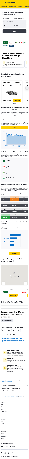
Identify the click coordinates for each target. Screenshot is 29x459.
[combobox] (7, 18)
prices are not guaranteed (7, 381)
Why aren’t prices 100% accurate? (10, 390)
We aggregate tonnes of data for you (11, 388)
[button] (2, 2)
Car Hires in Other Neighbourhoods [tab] (10, 324)
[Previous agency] (3, 283)
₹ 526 (13, 14)
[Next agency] (25, 283)
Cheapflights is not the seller (9, 385)
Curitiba (21, 396)
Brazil (17, 396)
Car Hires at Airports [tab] (7, 320)
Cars (5, 396)
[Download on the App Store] (14, 446)
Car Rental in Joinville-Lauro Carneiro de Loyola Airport (13, 341)
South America (11, 396)
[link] (14, 127)
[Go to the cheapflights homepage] (10, 2)
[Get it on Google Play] (5, 446)
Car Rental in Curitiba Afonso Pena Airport (12, 338)
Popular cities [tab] (16, 330)
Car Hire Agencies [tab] (19, 327)
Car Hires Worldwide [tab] (7, 327)
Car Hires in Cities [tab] (6, 330)
